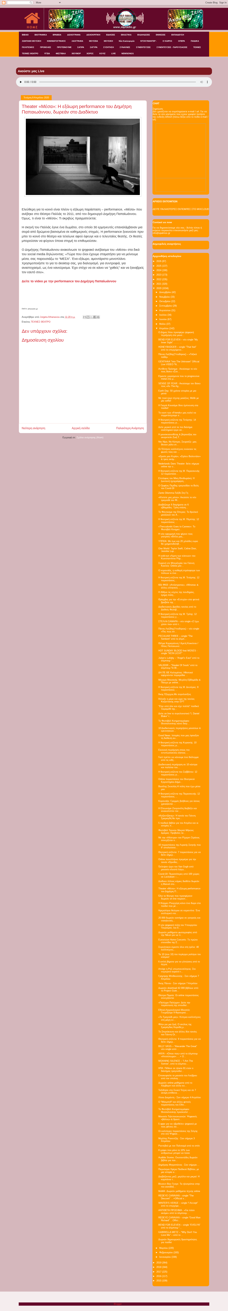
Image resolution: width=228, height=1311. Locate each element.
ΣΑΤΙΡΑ (80, 47)
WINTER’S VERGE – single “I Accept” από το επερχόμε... (178, 1204)
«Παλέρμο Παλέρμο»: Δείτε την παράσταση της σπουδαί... (174, 1004)
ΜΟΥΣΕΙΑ (93, 41)
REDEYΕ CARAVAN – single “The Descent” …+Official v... (176, 1197)
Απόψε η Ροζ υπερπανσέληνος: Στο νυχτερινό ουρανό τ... (177, 970)
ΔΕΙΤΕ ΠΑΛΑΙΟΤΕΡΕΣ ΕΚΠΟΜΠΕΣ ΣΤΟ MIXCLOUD (181, 209)
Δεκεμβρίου (165, 292)
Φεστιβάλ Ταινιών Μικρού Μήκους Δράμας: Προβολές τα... (176, 831)
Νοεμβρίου (165, 296)
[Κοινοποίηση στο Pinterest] (98, 317)
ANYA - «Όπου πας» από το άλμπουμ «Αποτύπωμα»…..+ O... (178, 1055)
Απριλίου (164, 328)
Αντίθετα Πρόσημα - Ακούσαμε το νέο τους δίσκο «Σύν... (177, 370)
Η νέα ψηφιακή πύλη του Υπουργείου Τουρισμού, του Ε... (177, 926)
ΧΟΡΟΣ (90, 53)
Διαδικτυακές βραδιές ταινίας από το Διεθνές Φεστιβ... (177, 608)
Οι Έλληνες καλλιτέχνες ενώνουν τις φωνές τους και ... (177, 450)
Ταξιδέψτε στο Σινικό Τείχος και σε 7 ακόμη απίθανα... (177, 1091)
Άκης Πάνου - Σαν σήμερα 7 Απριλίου (177, 983)
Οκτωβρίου (165, 301)
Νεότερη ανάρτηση (33, 428)
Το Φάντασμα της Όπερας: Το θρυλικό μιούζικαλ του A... (178, 513)
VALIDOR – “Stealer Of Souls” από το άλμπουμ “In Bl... (177, 666)
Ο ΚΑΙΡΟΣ (167, 41)
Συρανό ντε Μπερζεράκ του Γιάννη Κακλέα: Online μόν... (176, 564)
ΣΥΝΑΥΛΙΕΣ (125, 47)
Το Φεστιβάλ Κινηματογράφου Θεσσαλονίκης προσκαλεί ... (174, 1110)
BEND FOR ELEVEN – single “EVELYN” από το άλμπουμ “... (179, 1226)
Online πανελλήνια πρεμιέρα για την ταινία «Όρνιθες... (177, 860)
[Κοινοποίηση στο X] (91, 317)
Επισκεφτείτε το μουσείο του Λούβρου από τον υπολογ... (177, 1077)
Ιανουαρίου (165, 1257)
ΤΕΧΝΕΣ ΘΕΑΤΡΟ (30, 53)
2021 (159, 283)
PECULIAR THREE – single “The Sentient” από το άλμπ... (175, 637)
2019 (159, 1262)
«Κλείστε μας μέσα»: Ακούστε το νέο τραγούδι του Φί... (177, 499)
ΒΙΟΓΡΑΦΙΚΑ (41, 35)
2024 (159, 270)
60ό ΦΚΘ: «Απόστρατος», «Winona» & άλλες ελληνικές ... (178, 586)
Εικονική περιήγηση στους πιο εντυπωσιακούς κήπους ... (174, 751)
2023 (159, 274)
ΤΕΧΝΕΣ (197, 47)
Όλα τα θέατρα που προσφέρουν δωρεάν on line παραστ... (175, 897)
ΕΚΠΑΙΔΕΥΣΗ (177, 35)
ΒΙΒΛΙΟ (25, 35)
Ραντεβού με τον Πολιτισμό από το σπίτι (179, 1145)
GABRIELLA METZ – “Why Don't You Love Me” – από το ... (177, 1233)
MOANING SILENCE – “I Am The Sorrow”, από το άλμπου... (175, 1062)
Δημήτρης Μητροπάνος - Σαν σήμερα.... (179, 1164)
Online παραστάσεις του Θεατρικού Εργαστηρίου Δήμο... (176, 780)
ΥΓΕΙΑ (47, 53)
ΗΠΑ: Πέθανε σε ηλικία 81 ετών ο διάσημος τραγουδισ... (175, 1069)
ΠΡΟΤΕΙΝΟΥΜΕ (64, 47)
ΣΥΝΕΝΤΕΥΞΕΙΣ (143, 47)
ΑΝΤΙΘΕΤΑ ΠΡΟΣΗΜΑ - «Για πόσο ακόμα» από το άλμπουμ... (176, 1211)
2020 (159, 288)
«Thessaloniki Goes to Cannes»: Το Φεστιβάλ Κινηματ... (176, 528)
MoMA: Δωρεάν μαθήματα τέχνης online (179, 1191)
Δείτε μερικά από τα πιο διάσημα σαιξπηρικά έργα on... (175, 428)
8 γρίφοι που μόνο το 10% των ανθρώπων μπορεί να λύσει (174, 1151)
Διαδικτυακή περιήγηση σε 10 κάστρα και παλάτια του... (177, 766)
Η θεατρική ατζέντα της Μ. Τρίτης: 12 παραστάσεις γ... (177, 615)
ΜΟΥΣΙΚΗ (108, 41)
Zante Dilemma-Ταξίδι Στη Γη (173, 493)
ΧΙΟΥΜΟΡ (76, 53)
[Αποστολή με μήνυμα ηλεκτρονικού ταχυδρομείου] (84, 317)
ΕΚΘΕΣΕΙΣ (160, 35)
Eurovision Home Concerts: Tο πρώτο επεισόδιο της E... (178, 941)
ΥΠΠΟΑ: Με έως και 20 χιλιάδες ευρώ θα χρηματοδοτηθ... (178, 542)
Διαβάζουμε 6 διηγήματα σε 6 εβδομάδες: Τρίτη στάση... (173, 506)
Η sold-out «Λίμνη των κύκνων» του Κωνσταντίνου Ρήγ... (176, 557)
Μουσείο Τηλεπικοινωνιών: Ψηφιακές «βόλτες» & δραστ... (177, 1118)
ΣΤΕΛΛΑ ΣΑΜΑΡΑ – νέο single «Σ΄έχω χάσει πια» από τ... (178, 623)
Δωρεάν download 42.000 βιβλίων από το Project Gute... (178, 989)
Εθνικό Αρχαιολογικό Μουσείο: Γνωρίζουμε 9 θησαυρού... (174, 1011)
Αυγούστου (165, 310)
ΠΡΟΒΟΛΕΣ (45, 47)
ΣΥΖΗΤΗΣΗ (108, 47)
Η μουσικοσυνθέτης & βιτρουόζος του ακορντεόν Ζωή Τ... (177, 436)
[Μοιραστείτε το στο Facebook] (95, 317)
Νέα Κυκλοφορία (126, 41)
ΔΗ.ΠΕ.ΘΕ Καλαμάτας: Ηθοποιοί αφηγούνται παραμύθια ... (175, 674)
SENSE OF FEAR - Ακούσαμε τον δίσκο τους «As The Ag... (179, 385)
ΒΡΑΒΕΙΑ (57, 35)
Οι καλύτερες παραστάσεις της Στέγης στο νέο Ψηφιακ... (178, 1132)
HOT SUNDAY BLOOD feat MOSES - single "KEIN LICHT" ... (177, 652)
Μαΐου (162, 324)
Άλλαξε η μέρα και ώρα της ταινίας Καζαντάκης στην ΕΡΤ (176, 700)
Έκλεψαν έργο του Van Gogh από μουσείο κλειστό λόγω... (175, 868)
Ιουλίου (163, 314)
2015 (159, 1280)
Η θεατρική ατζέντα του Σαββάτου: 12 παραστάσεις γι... (177, 773)
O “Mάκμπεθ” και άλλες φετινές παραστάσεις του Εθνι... (174, 1103)
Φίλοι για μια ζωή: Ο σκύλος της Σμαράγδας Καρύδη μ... (174, 1026)
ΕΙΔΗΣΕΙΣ (110, 35)
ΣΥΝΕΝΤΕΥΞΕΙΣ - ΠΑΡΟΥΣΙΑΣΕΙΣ (172, 47)
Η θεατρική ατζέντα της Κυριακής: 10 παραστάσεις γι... (177, 744)
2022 (159, 279)
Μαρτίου (164, 1248)
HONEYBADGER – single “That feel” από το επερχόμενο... (177, 348)
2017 (159, 1271)
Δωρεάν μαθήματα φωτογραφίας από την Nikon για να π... (177, 934)
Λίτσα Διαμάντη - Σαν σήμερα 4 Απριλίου (179, 1097)
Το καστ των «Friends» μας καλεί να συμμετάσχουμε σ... (177, 414)
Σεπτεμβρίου (166, 305)
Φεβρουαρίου (166, 1252)
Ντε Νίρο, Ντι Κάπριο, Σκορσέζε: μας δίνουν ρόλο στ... (177, 443)
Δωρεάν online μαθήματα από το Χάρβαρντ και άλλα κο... (175, 1084)
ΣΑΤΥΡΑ (93, 47)
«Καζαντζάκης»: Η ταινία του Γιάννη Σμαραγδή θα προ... (177, 817)
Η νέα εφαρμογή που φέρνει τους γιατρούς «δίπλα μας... (175, 535)
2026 (159, 261)
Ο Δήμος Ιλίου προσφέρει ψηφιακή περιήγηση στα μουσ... (176, 333)
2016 (159, 1276)
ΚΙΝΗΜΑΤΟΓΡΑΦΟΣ (56, 41)
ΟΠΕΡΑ (181, 41)
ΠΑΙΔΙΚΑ (195, 41)
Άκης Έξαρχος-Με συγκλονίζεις (174, 694)
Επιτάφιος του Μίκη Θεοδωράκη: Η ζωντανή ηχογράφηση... (176, 479)
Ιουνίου (163, 319)
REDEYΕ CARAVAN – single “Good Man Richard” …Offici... (179, 1219)
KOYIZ (102, 53)
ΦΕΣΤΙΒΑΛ (61, 53)
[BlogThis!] (88, 317)
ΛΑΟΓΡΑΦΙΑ (77, 41)
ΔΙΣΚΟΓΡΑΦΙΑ (74, 35)
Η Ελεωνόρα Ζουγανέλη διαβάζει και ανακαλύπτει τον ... (177, 810)
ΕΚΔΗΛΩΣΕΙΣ (143, 35)
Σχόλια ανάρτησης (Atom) (90, 437)
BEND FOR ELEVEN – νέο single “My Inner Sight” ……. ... (178, 341)
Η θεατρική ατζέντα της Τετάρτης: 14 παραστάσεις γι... (177, 421)
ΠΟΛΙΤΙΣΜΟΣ (28, 47)
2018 (159, 1267)
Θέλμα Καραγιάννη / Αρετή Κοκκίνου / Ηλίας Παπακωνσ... (178, 644)
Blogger (117, 1304)
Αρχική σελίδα (81, 428)
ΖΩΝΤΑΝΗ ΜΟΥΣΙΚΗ (31, 41)
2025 (159, 265)
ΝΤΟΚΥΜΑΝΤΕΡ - (148, 41)
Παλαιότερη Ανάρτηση (130, 428)
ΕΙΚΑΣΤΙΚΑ (126, 35)
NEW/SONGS (127, 53)
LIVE (113, 53)
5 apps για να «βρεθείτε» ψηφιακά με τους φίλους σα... (177, 1125)
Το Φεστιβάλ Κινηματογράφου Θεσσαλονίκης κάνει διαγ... (174, 722)
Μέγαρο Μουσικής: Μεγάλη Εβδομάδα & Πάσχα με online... (179, 681)
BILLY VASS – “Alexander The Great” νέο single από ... (177, 1047)
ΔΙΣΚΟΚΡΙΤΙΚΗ (93, 35)
